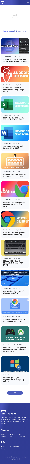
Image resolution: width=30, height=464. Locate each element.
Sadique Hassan (7, 375)
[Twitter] (15, 413)
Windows (12, 434)
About (3, 446)
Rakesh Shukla (7, 56)
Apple (3, 434)
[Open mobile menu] (28, 2)
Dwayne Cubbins (7, 344)
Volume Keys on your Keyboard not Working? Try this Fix (13, 380)
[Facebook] (9, 413)
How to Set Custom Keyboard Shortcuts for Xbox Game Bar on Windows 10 (14, 349)
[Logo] (2, 2)
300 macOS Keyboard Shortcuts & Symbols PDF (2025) (13, 263)
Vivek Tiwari (6, 316)
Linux (11, 436)
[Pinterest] (12, 413)
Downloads (22, 436)
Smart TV (21, 434)
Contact (3, 449)
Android (3, 436)
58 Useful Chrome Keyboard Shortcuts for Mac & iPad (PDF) (14, 204)
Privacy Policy (14, 446)
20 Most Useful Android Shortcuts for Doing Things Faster (13, 90)
